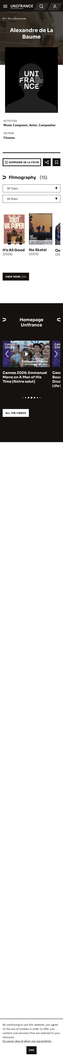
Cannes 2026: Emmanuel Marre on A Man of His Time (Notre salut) (25, 377)
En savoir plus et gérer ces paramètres (27, 1041)
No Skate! (38, 250)
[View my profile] (54, 6)
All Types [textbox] (12, 188)
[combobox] (31, 188)
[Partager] (47, 162)
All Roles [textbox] (12, 198)
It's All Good (14, 250)
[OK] (31, 1050)
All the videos (15, 413)
